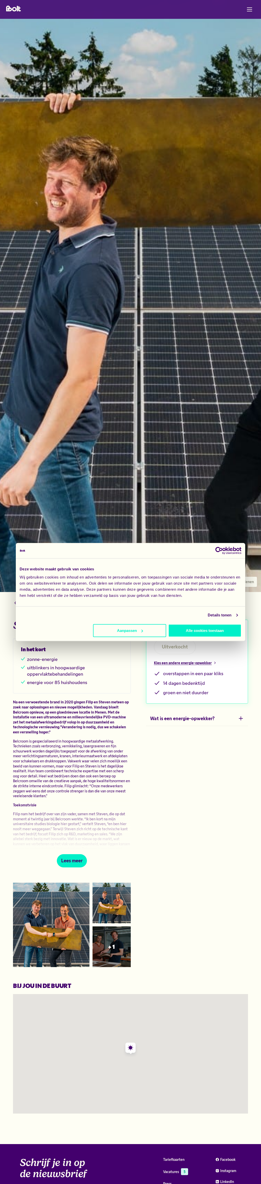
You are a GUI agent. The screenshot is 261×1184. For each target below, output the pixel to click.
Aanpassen (127, 630)
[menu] (249, 9)
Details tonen (219, 615)
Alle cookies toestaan (205, 630)
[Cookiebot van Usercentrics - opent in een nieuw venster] (219, 550)
